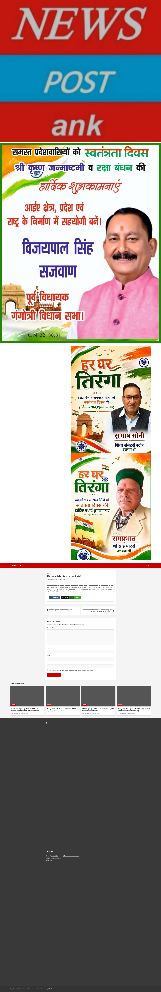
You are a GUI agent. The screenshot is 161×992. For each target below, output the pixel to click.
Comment (50, 628)
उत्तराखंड (13, 704)
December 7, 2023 (52, 579)
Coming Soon (16, 565)
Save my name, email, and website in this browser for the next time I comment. (71, 670)
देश (48, 573)
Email (49, 655)
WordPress (51, 989)
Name (49, 648)
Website (49, 663)
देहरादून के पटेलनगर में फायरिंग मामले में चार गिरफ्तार (61, 709)
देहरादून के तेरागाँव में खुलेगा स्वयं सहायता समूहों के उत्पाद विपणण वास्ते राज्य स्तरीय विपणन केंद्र (134, 710)
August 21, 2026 (15, 713)
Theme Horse (31, 989)
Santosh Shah (61, 579)
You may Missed (17, 684)
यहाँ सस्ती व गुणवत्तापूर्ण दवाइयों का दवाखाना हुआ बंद (60, 610)
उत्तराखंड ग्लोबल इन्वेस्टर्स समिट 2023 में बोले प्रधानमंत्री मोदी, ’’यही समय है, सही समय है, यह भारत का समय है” (97, 610)
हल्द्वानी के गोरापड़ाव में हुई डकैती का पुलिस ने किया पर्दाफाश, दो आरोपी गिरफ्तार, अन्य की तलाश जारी (25, 710)
